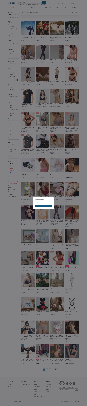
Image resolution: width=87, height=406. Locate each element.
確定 (43, 205)
